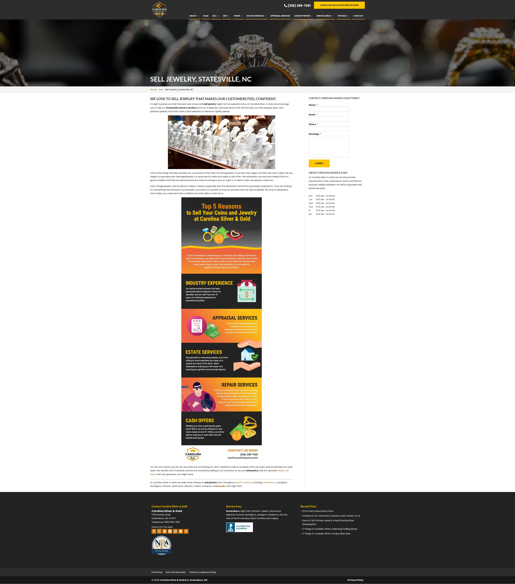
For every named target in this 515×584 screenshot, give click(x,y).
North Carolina (243, 482)
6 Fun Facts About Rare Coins (317, 511)
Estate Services (255, 16)
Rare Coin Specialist (176, 572)
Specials (342, 16)
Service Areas (324, 16)
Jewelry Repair (302, 16)
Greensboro (269, 482)
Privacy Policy (355, 580)
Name (313, 105)
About (193, 16)
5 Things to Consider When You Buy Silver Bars (326, 533)
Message (315, 134)
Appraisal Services (280, 16)
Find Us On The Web (162, 527)
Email (313, 114)
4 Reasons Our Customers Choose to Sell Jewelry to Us (331, 515)
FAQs (205, 16)
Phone (313, 124)
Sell (214, 16)
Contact (358, 16)
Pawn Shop (157, 572)
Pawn (237, 16)
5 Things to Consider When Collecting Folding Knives (329, 528)
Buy (225, 16)
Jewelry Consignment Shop (202, 572)
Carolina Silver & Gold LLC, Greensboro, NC (183, 580)
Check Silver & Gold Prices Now (339, 5)
